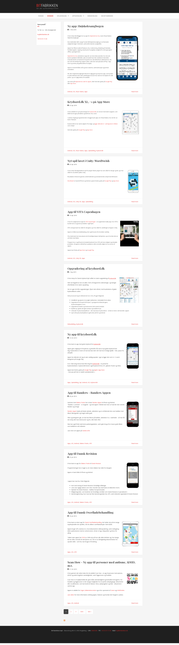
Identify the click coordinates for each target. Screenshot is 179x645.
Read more (134, 91)
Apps (85, 91)
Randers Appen (97, 402)
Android (69, 91)
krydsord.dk (93, 112)
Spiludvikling (61, 15)
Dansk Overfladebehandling (93, 522)
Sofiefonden (120, 590)
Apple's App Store (99, 370)
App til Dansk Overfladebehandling (90, 512)
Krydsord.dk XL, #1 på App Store (88, 102)
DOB (83, 537)
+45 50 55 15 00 (42, 39)
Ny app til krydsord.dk (82, 334)
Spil (80, 382)
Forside (41, 16)
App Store (73, 83)
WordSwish (70, 181)
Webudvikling (92, 16)
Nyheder (50, 16)
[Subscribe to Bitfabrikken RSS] (103, 620)
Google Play (108, 81)
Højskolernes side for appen (83, 81)
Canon (113, 590)
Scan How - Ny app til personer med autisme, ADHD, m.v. (101, 563)
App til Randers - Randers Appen (89, 393)
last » (89, 611)
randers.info (86, 431)
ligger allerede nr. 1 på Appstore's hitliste (106, 124)
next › (82, 611)
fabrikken (47, 5)
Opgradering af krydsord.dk (86, 268)
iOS (74, 91)
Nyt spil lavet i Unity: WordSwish (88, 161)
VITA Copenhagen (91, 222)
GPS (90, 443)
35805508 (94, 630)
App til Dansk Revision (82, 453)
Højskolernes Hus (95, 36)
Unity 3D (78, 201)
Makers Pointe (80, 402)
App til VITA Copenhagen (83, 212)
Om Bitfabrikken (107, 16)
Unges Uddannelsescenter (88, 590)
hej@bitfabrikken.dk (43, 34)
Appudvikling (76, 15)
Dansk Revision (96, 463)
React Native (80, 91)
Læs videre (70, 595)
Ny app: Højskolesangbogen (85, 26)
